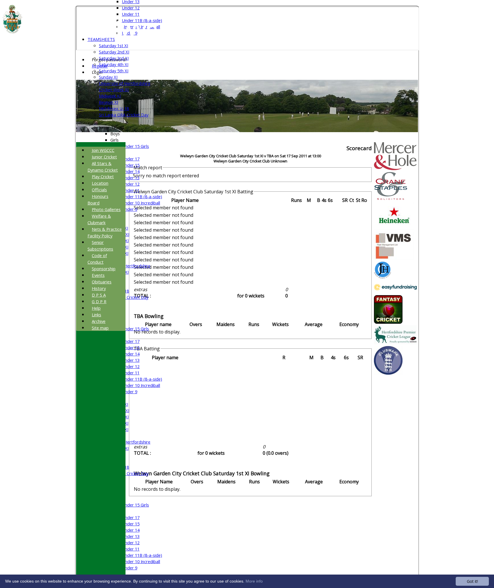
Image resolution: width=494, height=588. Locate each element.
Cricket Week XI (114, 89)
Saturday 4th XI (113, 64)
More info (254, 581)
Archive (98, 321)
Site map (100, 328)
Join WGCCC (103, 150)
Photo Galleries (106, 209)
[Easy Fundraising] (395, 292)
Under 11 (131, 14)
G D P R (99, 301)
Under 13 (131, 177)
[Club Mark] (388, 373)
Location (100, 183)
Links (96, 314)
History (99, 288)
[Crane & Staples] (390, 198)
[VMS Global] (394, 258)
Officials (99, 189)
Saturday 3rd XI (114, 58)
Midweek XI (110, 96)
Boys (115, 133)
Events (98, 275)
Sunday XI (108, 77)
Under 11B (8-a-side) (142, 196)
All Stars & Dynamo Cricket (102, 166)
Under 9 (129, 209)
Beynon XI (108, 102)
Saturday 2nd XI (114, 52)
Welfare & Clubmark (99, 219)
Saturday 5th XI (113, 71)
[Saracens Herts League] (395, 343)
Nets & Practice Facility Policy (104, 232)
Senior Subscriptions (100, 245)
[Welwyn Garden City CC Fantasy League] (388, 322)
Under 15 (131, 165)
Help (96, 308)
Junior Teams (111, 127)
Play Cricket (103, 176)
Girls (114, 140)
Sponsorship (103, 268)
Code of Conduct (97, 259)
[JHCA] (382, 277)
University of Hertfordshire (124, 83)
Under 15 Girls (135, 146)
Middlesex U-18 (114, 108)
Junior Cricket (104, 157)
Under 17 (131, 159)
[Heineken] (394, 228)
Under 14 (131, 171)
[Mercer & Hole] (395, 168)
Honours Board (97, 199)
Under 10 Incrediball (141, 203)
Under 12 (131, 8)
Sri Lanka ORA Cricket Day (123, 115)
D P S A (99, 295)
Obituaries (101, 282)
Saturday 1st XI (113, 45)
